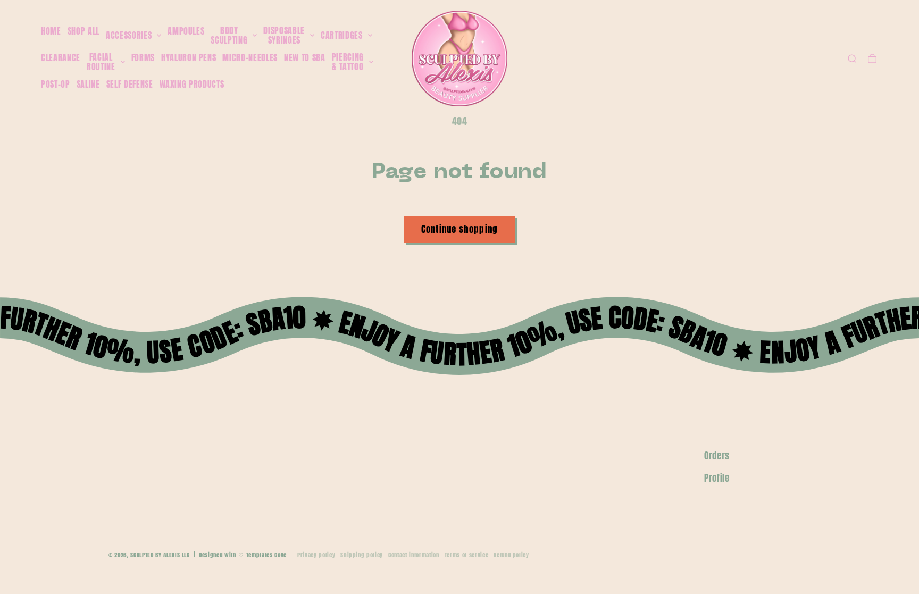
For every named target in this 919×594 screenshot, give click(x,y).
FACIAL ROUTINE (101, 62)
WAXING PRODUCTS (192, 84)
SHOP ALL (83, 30)
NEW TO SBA (304, 57)
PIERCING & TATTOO (348, 62)
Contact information (413, 554)
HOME (51, 30)
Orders (717, 456)
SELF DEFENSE (129, 84)
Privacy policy (316, 554)
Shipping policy (361, 554)
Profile (717, 478)
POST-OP (55, 84)
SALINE (88, 84)
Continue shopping (459, 229)
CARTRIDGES (342, 35)
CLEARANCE (60, 57)
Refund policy (511, 554)
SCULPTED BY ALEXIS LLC (160, 554)
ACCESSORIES (129, 35)
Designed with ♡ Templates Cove (243, 554)
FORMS (143, 57)
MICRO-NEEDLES (250, 57)
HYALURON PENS (188, 57)
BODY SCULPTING (229, 35)
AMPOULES (186, 30)
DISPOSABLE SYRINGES (284, 35)
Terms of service (467, 554)
